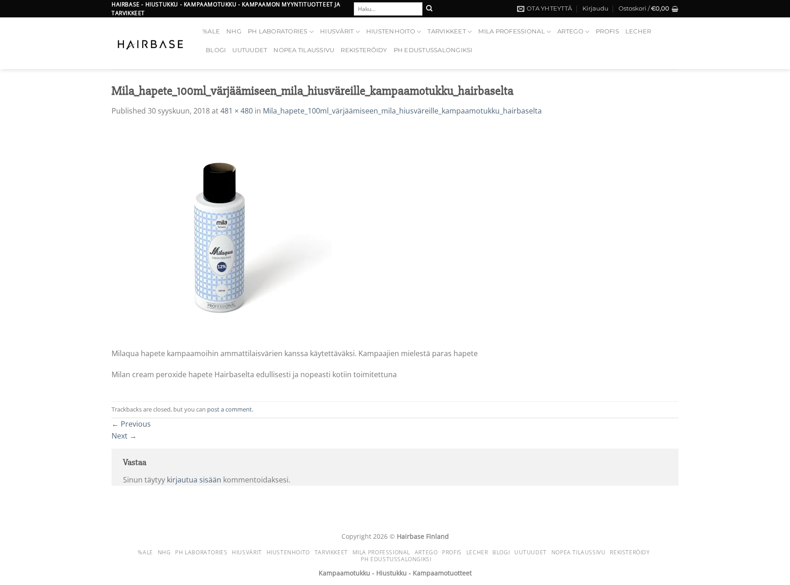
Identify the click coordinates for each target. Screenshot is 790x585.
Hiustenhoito (390, 31)
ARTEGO (570, 31)
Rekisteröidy (364, 50)
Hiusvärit (336, 31)
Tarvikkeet (446, 31)
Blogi (216, 50)
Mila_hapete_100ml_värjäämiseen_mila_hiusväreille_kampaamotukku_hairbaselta (402, 111)
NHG (233, 31)
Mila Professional (511, 31)
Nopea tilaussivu (303, 50)
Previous (131, 424)
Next (124, 436)
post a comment (229, 409)
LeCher (638, 31)
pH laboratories (278, 31)
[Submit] (429, 9)
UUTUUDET (249, 50)
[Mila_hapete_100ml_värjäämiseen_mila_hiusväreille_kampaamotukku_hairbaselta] (221, 237)
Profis (607, 31)
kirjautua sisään (194, 480)
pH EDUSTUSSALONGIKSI (433, 50)
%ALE (211, 31)
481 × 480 (236, 111)
